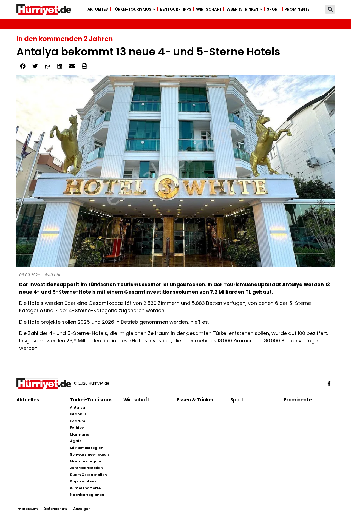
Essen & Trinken (242, 9)
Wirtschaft (209, 9)
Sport (273, 9)
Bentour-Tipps (175, 9)
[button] (330, 9)
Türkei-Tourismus (132, 9)
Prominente (297, 9)
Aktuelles (97, 9)
